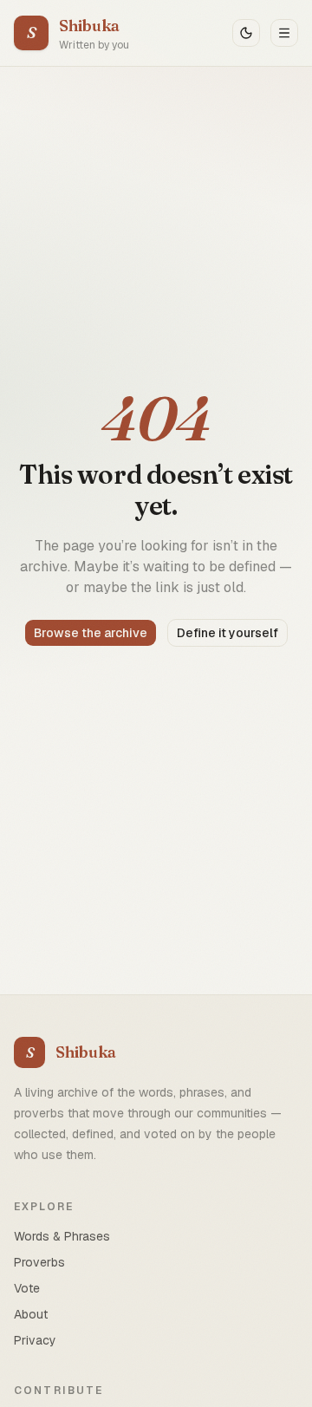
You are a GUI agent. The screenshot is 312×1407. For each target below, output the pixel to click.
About (31, 1314)
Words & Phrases (62, 1236)
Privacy (35, 1340)
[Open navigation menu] (284, 33)
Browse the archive (90, 633)
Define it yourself (227, 633)
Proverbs (39, 1262)
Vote (27, 1288)
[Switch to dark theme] (246, 33)
